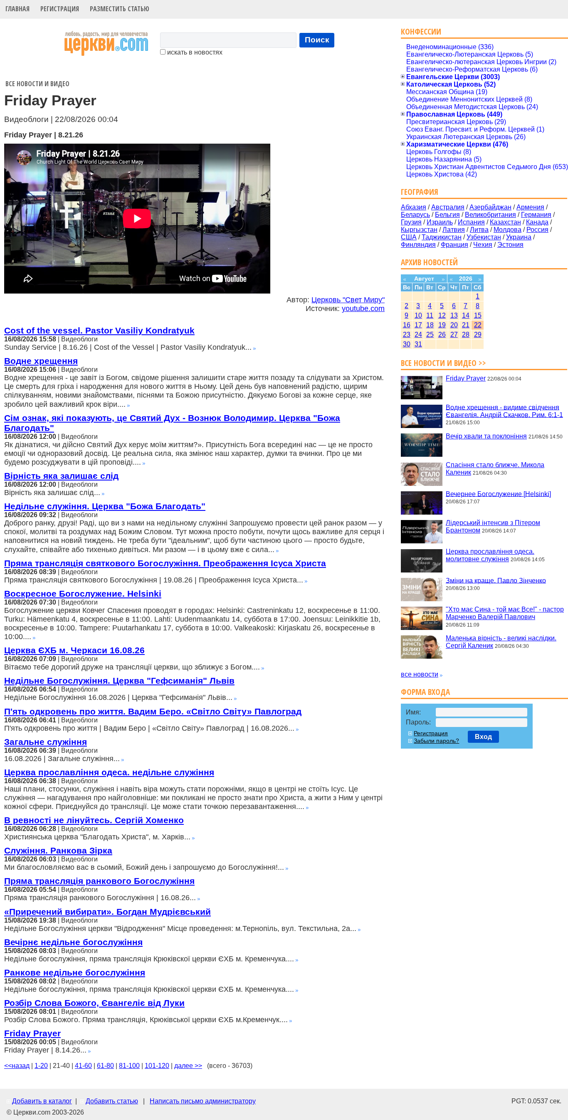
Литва (479, 229)
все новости (419, 674)
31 (418, 344)
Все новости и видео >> (443, 362)
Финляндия (418, 244)
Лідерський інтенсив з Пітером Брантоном (493, 526)
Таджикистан (442, 237)
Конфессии (421, 31)
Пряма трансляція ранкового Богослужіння (99, 881)
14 (465, 315)
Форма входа (425, 691)
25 (430, 334)
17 (418, 325)
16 (406, 325)
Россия (537, 229)
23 (406, 334)
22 (478, 325)
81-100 (129, 1065)
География (419, 191)
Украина (518, 237)
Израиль (440, 222)
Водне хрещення (41, 361)
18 (430, 325)
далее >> (188, 1065)
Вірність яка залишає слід (61, 475)
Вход (483, 736)
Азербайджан (490, 207)
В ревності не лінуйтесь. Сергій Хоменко (94, 820)
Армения (530, 207)
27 (454, 334)
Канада (537, 222)
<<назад (17, 1065)
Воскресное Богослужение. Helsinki (82, 593)
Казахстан (505, 222)
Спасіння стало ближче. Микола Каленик (495, 468)
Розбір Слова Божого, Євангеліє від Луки (94, 1003)
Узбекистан (484, 237)
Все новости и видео (37, 83)
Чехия (482, 244)
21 (465, 325)
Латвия (453, 229)
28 (465, 334)
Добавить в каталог (42, 1101)
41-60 (83, 1065)
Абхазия (413, 207)
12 (442, 315)
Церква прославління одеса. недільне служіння (109, 772)
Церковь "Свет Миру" (348, 300)
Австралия (447, 207)
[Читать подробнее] (254, 347)
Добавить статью (112, 1101)
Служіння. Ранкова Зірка (58, 850)
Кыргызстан (419, 229)
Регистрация (59, 8)
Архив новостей (429, 262)
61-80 (105, 1065)
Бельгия (447, 214)
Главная (17, 8)
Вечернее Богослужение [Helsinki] (498, 493)
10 (418, 315)
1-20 (41, 1065)
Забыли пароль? (436, 740)
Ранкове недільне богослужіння (74, 972)
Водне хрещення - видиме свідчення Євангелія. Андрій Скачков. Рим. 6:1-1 (504, 410)
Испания (471, 222)
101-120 (157, 1065)
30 (406, 344)
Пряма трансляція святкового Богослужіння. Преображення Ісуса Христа (165, 563)
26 (442, 334)
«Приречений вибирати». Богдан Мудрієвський (107, 911)
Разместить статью (119, 8)
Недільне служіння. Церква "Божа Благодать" (104, 506)
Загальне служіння (45, 742)
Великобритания (490, 214)
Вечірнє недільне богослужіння (73, 942)
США (409, 237)
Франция (454, 244)
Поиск (317, 39)
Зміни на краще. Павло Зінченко (496, 580)
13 (454, 315)
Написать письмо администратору (203, 1101)
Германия (536, 214)
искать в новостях (193, 52)
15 (478, 315)
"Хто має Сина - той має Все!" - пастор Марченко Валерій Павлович (505, 613)
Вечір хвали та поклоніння (486, 436)
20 (454, 325)
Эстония (510, 244)
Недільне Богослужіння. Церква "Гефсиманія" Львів (119, 680)
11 (429, 315)
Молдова (507, 229)
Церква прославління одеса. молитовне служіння (490, 555)
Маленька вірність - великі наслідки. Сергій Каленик (501, 642)
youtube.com (363, 308)
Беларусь (415, 214)
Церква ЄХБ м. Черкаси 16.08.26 (74, 650)
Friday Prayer (32, 1033)
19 (442, 325)
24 (418, 334)
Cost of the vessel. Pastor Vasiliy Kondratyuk (99, 330)
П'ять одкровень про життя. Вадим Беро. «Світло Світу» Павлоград (152, 711)
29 (478, 334)
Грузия (411, 222)
